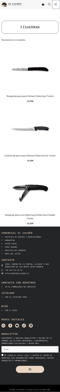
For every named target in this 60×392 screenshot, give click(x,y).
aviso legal (23, 355)
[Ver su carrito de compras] (43, 4)
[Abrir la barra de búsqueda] (49, 4)
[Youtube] (17, 326)
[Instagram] (3, 326)
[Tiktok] (24, 326)
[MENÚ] (56, 4)
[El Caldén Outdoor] (11, 4)
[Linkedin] (31, 326)
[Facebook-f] (10, 326)
